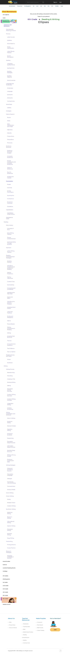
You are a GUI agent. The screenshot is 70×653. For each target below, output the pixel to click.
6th (52, 6)
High (62, 6)
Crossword (39, 622)
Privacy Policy (12, 625)
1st (33, 6)
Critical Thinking (40, 630)
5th (48, 6)
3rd (41, 6)
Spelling (25, 640)
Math (24, 629)
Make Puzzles (41, 618)
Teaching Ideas (26, 626)
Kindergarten (27, 6)
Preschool (19, 6)
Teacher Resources (25, 619)
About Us (11, 618)
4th (45, 6)
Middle (57, 6)
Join (55, 629)
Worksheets (12, 6)
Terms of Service (13, 627)
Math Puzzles (40, 627)
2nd (37, 6)
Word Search (40, 625)
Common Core (26, 643)
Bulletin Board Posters (28, 632)
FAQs (10, 622)
